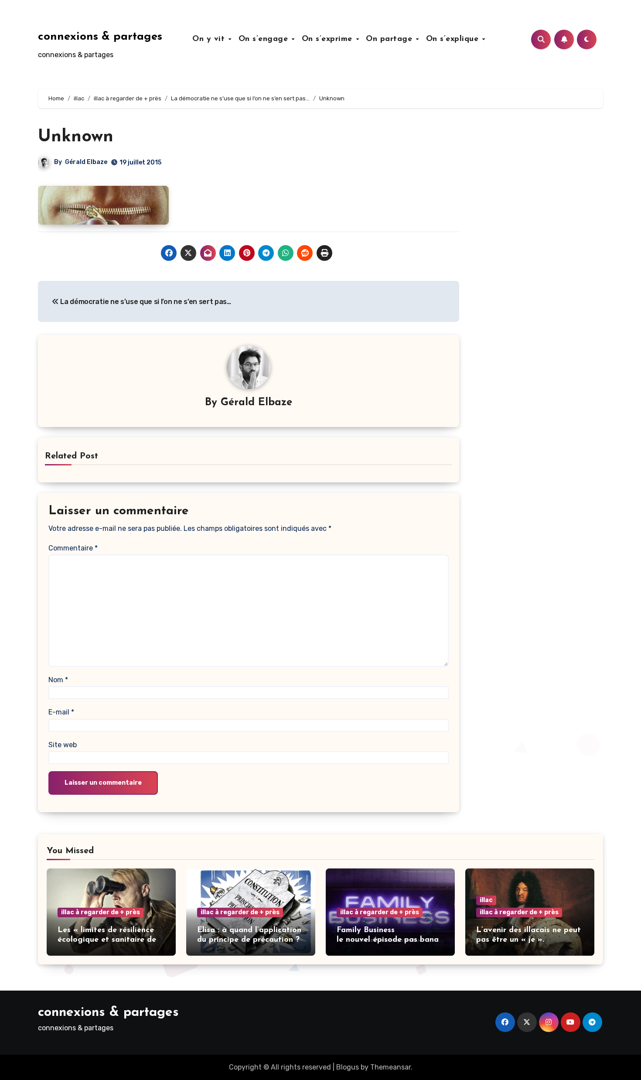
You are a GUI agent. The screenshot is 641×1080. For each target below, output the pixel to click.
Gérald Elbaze (86, 162)
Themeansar (390, 1067)
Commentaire (73, 548)
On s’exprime (328, 39)
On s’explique (453, 39)
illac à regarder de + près (100, 912)
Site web (62, 745)
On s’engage (265, 39)
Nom (58, 680)
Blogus (347, 1067)
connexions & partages (100, 37)
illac (486, 900)
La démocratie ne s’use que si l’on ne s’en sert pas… (145, 301)
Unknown (75, 137)
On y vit (210, 39)
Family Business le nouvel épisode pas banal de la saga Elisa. (389, 939)
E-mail (61, 712)
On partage (390, 39)
